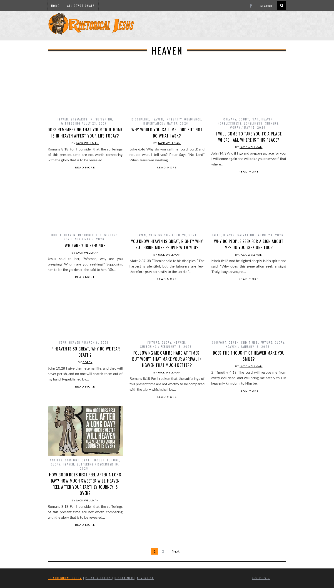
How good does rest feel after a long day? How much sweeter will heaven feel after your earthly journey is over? (85, 484)
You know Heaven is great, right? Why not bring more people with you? (167, 244)
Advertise (145, 578)
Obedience (192, 119)
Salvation (245, 235)
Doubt (244, 119)
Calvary (229, 119)
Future (153, 342)
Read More (85, 167)
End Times (249, 342)
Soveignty (72, 239)
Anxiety (56, 460)
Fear (255, 119)
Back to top (260, 578)
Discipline (140, 119)
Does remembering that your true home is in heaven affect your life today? (85, 133)
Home (55, 6)
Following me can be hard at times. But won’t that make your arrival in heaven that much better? (167, 359)
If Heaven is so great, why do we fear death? (85, 352)
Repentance (153, 123)
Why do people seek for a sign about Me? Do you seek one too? (249, 244)
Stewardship (82, 119)
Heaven (62, 119)
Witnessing (71, 123)
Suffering (103, 119)
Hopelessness (230, 123)
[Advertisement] (167, 39)
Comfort (219, 342)
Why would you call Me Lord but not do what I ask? (167, 133)
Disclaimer (124, 578)
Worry (235, 127)
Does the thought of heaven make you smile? (249, 356)
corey (87, 362)
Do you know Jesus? (65, 578)
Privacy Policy (98, 578)
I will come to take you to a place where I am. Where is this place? (249, 137)
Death (234, 342)
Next (175, 551)
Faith (216, 235)
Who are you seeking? (85, 245)
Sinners (272, 123)
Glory (166, 342)
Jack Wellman (87, 143)
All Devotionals (81, 6)
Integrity (174, 119)
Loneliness (253, 123)
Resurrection (90, 235)
